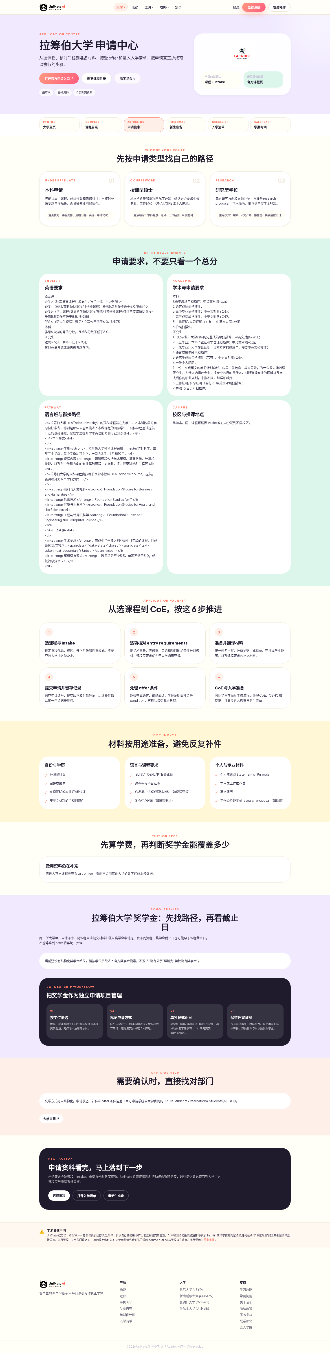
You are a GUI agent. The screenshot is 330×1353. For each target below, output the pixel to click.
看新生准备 (116, 1196)
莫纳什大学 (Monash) (194, 1302)
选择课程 (59, 1195)
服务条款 (209, 1240)
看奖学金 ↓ (127, 78)
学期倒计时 (127, 1315)
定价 (178, 7)
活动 (135, 7)
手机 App (126, 1302)
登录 (236, 7)
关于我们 (246, 1302)
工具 (149, 7)
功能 (123, 1289)
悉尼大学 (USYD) (191, 1289)
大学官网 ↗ (51, 1119)
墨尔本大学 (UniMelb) (194, 1308)
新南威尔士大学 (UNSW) (196, 1296)
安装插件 (279, 7)
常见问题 (246, 1296)
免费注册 (254, 7)
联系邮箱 (246, 1321)
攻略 (164, 7)
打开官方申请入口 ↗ (59, 78)
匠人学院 (246, 1327)
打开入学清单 (86, 1196)
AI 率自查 (126, 1308)
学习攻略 (246, 1289)
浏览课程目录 (96, 78)
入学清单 (126, 1321)
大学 (120, 7)
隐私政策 (246, 1308)
